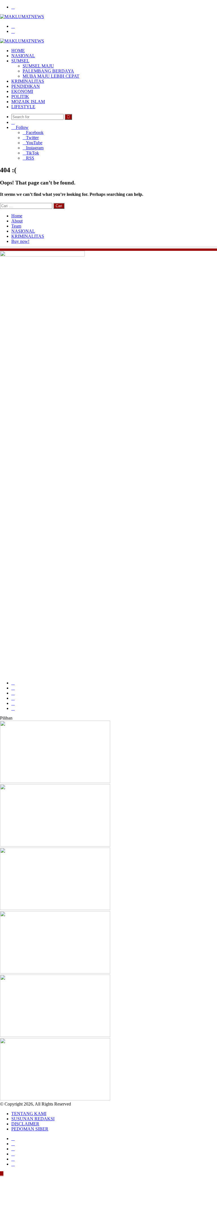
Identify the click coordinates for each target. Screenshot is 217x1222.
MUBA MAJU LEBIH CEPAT (51, 76)
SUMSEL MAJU (38, 65)
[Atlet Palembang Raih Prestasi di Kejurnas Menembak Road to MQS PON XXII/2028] (55, 908)
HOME (18, 50)
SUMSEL (20, 60)
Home (16, 215)
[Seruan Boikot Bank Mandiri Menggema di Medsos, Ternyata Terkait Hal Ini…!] (55, 971)
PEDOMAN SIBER (29, 1128)
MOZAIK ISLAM (28, 101)
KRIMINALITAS (27, 81)
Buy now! (20, 241)
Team (16, 226)
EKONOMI (22, 91)
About (17, 220)
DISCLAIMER (25, 1123)
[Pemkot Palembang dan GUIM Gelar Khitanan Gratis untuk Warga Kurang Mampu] (55, 781)
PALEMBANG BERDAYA (48, 71)
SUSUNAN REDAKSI (33, 1118)
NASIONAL (23, 55)
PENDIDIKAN (25, 86)
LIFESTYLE (23, 106)
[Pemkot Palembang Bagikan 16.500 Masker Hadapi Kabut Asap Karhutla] (55, 1098)
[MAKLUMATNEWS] (22, 16)
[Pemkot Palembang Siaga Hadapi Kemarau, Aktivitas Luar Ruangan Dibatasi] (55, 845)
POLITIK (20, 96)
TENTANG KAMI (28, 1113)
